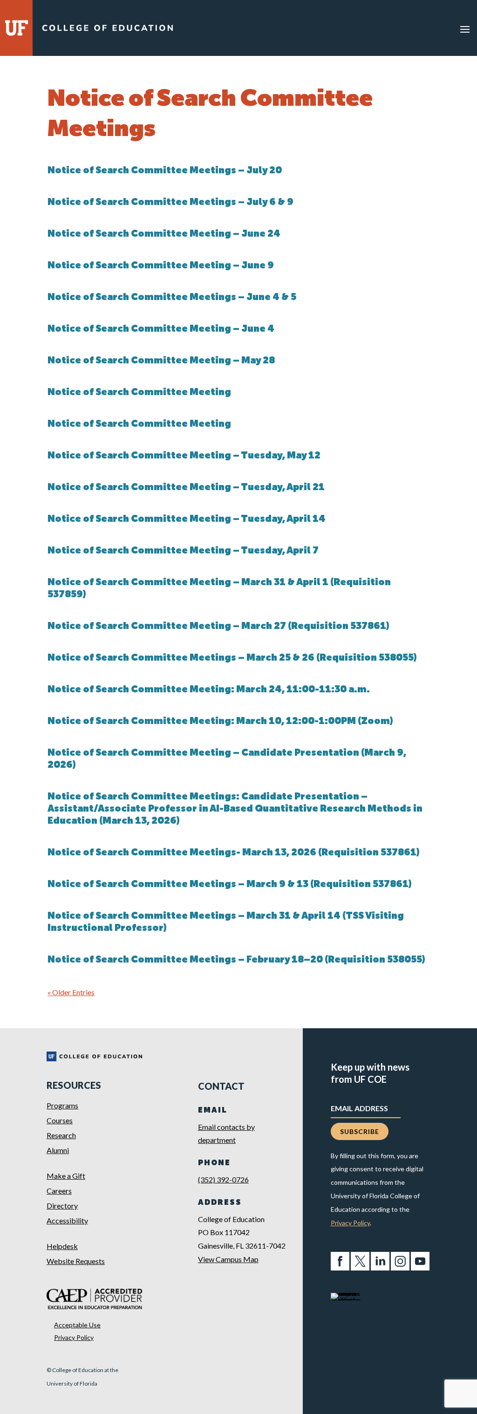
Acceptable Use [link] (77, 1325)
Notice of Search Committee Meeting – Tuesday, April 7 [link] (183, 551)
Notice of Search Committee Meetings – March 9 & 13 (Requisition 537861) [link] (230, 884)
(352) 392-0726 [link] (223, 1179)
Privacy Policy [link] (74, 1337)
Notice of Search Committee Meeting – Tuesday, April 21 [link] (186, 487)
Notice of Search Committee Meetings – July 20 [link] (165, 171)
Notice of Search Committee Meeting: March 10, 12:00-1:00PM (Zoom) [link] (220, 721)
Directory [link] (62, 1205)
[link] (107, 30)
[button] (464, 28)
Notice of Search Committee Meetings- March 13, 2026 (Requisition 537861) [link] (234, 853)
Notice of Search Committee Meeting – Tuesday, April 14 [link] (187, 519)
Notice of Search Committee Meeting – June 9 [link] (161, 266)
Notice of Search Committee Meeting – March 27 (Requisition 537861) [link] (218, 626)
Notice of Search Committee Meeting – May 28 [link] (161, 361)
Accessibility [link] (67, 1220)
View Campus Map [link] (228, 1259)
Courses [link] (60, 1120)
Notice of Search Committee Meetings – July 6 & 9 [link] (170, 202)
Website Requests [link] (76, 1261)
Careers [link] (59, 1190)
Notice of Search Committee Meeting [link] (139, 392)
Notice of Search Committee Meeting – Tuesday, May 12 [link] (184, 456)
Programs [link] (62, 1105)
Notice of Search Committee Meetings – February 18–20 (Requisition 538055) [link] (236, 960)
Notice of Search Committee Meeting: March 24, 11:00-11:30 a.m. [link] (209, 690)
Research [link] (61, 1135)
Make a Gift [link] (66, 1175)
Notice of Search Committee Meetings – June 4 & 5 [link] (172, 297)
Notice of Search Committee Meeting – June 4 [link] (161, 329)
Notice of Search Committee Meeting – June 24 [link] (164, 234)
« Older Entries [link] (71, 992)
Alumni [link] (58, 1150)
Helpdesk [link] (62, 1246)
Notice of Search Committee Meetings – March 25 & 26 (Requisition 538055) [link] (232, 658)
